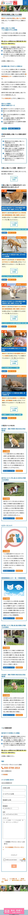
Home (3, 879)
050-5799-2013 (12, 767)
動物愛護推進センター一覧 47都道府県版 (13, 578)
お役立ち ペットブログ (9, 471)
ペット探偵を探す (6, 98)
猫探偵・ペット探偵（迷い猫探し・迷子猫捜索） (13, 414)
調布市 (3, 18)
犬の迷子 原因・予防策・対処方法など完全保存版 (13, 675)
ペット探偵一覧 (13, 879)
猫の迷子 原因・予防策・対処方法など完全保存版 (13, 429)
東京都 (22, 879)
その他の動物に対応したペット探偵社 (11, 367)
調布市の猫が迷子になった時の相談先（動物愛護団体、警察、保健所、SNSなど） (13, 208)
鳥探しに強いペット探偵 (18, 18)
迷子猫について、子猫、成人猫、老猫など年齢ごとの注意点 (13, 626)
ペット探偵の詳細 (14, 224)
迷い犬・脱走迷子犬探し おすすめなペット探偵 (13, 276)
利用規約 (5, 774)
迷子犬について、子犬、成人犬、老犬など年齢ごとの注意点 (13, 479)
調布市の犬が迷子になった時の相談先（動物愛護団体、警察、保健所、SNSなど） (13, 302)
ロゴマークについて (6, 525)
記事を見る (20, 471)
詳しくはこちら (13, 232)
